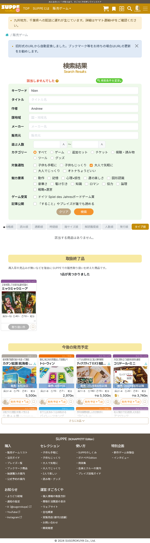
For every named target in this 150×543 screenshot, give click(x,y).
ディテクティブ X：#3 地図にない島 (94, 363)
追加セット (80, 152)
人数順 (109, 226)
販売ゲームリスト (17, 452)
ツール (42, 158)
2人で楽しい (50, 473)
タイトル (18, 99)
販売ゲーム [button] (61, 8)
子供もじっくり (76, 165)
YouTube (12, 512)
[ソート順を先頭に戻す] (4, 227)
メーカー (18, 126)
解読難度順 (91, 226)
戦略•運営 (45, 189)
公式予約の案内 (16, 479)
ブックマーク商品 (17, 468)
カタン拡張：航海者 (15, 363)
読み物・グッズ (52, 479)
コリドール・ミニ (125, 363)
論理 (124, 184)
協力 (110, 184)
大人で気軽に (103, 165)
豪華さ (42, 184)
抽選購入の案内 (16, 473)
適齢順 (39, 226)
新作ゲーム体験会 (124, 452)
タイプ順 (140, 226)
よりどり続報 (14, 496)
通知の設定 (13, 501)
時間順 (54, 226)
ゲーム (59, 152)
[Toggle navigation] (145, 8)
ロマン (94, 184)
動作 (41, 178)
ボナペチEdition (87, 457)
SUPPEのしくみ (87, 452)
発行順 (124, 226)
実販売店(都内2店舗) (55, 517)
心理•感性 (73, 178)
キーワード (19, 91)
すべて (42, 152)
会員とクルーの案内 (89, 468)
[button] (57, 81)
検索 (84, 212)
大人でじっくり (49, 171)
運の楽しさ (96, 178)
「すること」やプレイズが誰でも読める (66, 204)
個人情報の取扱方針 (54, 496)
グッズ (60, 158)
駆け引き (61, 184)
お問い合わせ (50, 522)
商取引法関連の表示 (54, 501)
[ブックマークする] (33, 327)
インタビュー (121, 457)
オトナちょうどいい (82, 171)
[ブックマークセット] (114, 8)
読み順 (24, 226)
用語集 (82, 463)
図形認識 (118, 178)
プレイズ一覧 (14, 463)
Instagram (13, 517)
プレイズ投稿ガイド (89, 473)
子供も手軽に (47, 165)
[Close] (136, 45)
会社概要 (48, 512)
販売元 (16, 135)
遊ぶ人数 (18, 144)
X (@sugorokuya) (18, 506)
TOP (26, 8)
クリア (63, 212)
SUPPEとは (41, 8)
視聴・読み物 (125, 152)
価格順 (9, 226)
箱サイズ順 (71, 226)
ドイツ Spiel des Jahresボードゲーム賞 (66, 197)
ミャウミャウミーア (15, 288)
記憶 (55, 178)
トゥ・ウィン (47, 363)
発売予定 (15, 401)
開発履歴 (48, 528)
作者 (15, 108)
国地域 (16, 117)
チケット (102, 152)
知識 (79, 184)
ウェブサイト (50, 506)
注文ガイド (13, 457)
